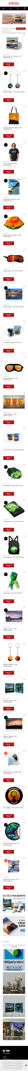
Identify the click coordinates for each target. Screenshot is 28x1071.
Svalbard (14, 990)
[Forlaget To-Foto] (14, 1006)
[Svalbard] (14, 983)
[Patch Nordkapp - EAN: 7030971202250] (14, 795)
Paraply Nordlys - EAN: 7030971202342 (13, 485)
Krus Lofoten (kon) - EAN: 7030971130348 (13, 449)
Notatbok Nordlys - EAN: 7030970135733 (13, 521)
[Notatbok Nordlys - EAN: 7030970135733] (14, 509)
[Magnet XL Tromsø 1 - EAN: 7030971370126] (14, 616)
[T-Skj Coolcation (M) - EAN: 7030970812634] (14, 151)
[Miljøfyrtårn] (14, 960)
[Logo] (14, 2)
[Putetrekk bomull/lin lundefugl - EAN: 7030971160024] (14, 760)
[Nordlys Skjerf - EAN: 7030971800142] (14, 581)
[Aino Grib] (14, 18)
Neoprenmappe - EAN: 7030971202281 (13, 270)
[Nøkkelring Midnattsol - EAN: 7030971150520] (14, 652)
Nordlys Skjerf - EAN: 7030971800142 (12, 593)
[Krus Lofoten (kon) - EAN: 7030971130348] (14, 437)
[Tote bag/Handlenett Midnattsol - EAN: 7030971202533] (14, 115)
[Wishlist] (24, 35)
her (20, 1068)
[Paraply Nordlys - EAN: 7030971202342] (14, 473)
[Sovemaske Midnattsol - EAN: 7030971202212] (14, 366)
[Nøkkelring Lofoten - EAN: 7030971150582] (14, 79)
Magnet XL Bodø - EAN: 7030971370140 (13, 306)
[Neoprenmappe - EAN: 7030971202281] (14, 259)
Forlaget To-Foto (14, 1013)
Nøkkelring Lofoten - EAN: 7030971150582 (14, 92)
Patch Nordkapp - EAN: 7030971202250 (13, 807)
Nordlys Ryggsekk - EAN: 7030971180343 (13, 557)
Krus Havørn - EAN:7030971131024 (12, 342)
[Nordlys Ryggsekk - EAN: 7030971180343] (14, 545)
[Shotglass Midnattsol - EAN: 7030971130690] (14, 402)
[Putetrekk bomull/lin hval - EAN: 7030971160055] (14, 867)
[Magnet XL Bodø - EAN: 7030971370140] (14, 294)
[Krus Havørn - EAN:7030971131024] (14, 330)
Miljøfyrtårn (14, 967)
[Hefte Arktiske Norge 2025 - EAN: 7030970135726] (14, 187)
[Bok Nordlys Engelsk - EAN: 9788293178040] (14, 688)
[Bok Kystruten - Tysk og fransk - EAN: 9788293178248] (14, 44)
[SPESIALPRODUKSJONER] (14, 1029)
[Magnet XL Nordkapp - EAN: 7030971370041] (14, 724)
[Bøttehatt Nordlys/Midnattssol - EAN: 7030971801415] (14, 223)
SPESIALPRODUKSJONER (14, 1037)
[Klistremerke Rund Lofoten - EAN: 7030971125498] (14, 831)
